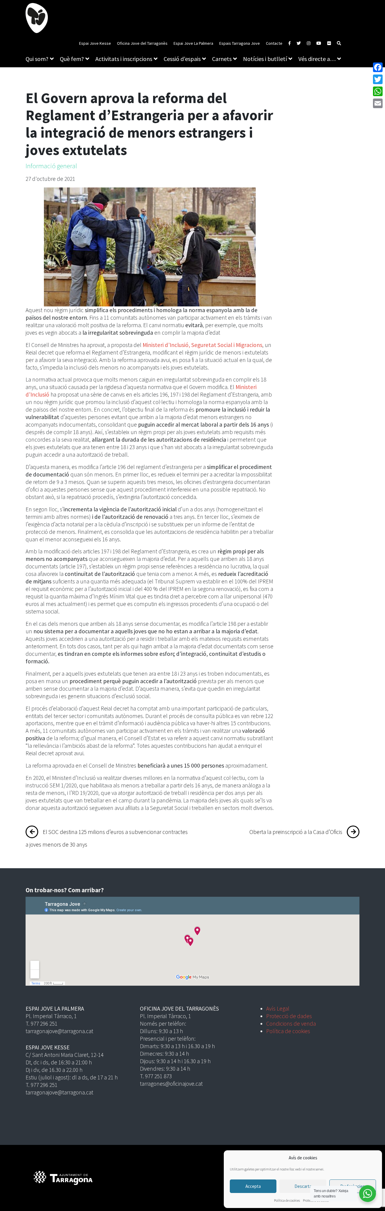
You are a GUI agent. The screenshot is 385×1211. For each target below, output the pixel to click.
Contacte (274, 43)
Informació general (51, 166)
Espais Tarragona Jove (239, 43)
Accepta (253, 1186)
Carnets (222, 58)
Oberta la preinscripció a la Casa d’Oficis (295, 831)
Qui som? (37, 58)
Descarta (303, 1186)
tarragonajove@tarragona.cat (59, 1031)
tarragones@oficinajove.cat (171, 1083)
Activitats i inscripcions (123, 58)
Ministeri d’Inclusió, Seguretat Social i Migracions (202, 344)
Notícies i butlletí (265, 58)
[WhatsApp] (378, 91)
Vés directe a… (317, 58)
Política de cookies (287, 1200)
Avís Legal (277, 1008)
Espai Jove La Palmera (193, 43)
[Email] (378, 103)
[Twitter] (378, 79)
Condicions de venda (291, 1023)
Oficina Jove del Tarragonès (142, 43)
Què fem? (72, 58)
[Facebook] (378, 67)
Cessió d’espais (182, 58)
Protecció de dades (289, 1016)
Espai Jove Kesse (95, 43)
